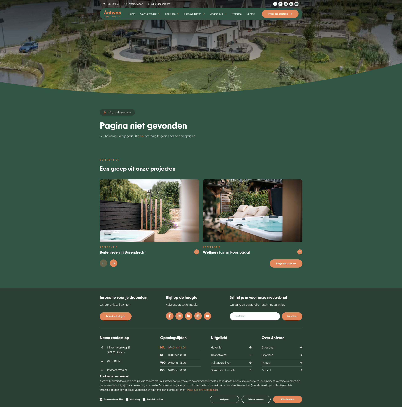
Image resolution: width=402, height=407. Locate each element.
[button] (113, 263)
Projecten (236, 13)
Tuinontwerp (218, 355)
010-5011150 (113, 4)
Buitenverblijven (221, 362)
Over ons (267, 347)
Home (131, 13)
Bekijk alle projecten (286, 263)
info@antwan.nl (135, 4)
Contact (251, 13)
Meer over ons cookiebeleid (202, 389)
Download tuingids (115, 316)
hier (141, 136)
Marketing (135, 399)
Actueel (266, 362)
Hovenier (216, 347)
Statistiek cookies (155, 399)
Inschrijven (292, 316)
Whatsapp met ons (160, 4)
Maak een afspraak (278, 13)
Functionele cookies (113, 399)
